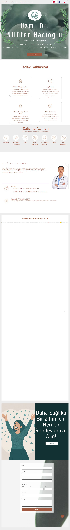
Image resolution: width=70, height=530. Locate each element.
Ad (23, 465)
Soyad (23, 471)
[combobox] (37, 489)
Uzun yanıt (24, 499)
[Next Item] (64, 311)
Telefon (24, 492)
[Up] (62, 516)
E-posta (24, 478)
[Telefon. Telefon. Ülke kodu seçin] (23, 495)
